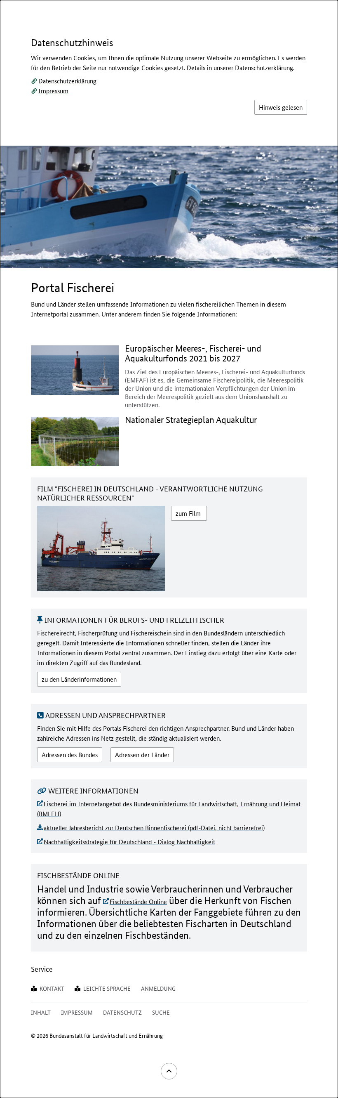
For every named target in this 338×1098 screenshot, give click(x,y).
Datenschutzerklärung (67, 80)
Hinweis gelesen (281, 107)
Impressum (53, 90)
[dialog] (169, 549)
